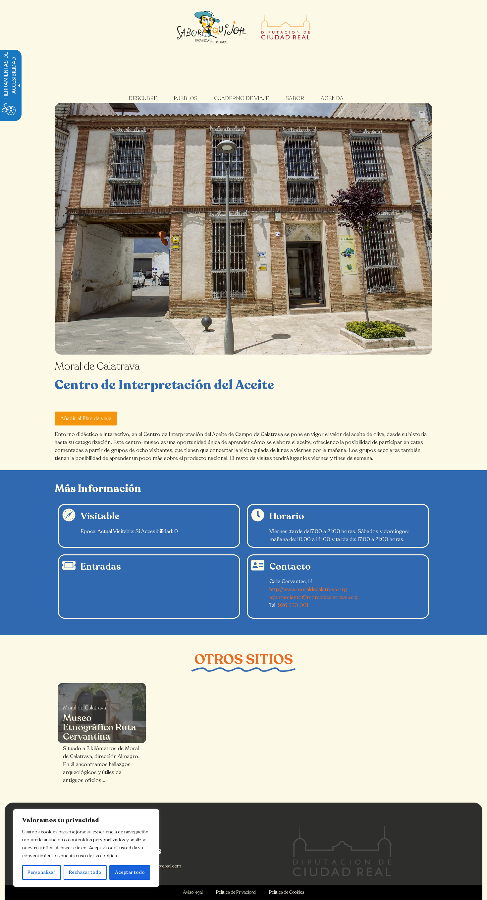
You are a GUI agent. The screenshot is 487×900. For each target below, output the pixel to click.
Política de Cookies (286, 892)
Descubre (143, 98)
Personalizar (41, 872)
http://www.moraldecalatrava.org (308, 589)
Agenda (332, 98)
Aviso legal (193, 892)
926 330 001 (293, 605)
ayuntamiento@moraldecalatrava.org (313, 597)
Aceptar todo (130, 872)
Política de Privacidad (236, 892)
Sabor (295, 98)
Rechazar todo (85, 872)
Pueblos (185, 98)
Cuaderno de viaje (241, 98)
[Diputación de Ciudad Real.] (342, 851)
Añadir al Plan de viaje (85, 418)
